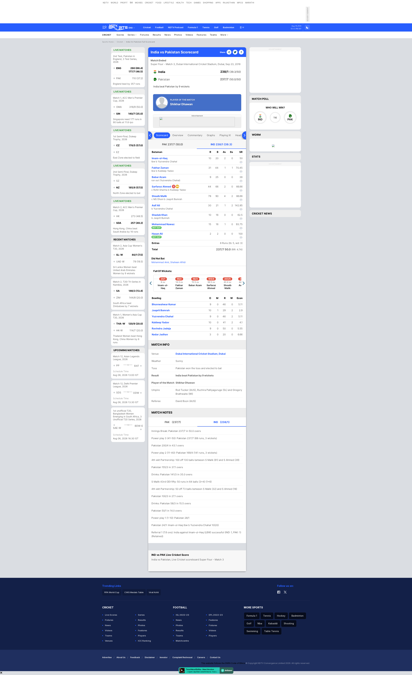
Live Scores (111, 615)
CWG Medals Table (134, 592)
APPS (218, 2)
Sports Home (108, 42)
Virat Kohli (154, 592)
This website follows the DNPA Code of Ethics (223, 663)
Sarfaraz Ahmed (165, 186)
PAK (172, 144)
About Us (121, 657)
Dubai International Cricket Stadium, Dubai (201, 353)
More (223, 34)
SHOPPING (208, 2)
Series (131, 34)
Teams (213, 34)
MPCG (240, 2)
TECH (189, 2)
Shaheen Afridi (178, 262)
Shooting (289, 623)
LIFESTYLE (169, 2)
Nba (260, 623)
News (167, 34)
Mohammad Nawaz (163, 224)
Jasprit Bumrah (161, 310)
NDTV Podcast (175, 27)
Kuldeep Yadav (160, 322)
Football (159, 27)
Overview (177, 135)
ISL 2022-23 (182, 615)
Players (142, 635)
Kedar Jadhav (160, 334)
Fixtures (144, 34)
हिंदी (131, 2)
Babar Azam (159, 177)
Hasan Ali (157, 233)
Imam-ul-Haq (159, 158)
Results (157, 34)
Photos (178, 34)
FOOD (158, 2)
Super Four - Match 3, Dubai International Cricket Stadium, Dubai (187, 64)
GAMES (197, 2)
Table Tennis (271, 631)
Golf (216, 27)
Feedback (135, 657)
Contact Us (215, 657)
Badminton (228, 27)
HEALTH (180, 2)
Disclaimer (150, 657)
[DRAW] (275, 117)
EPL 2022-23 (216, 615)
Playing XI (225, 135)
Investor (164, 657)
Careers (201, 657)
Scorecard (162, 135)
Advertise (107, 657)
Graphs (211, 135)
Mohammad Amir (160, 262)
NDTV (105, 2)
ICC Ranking (144, 640)
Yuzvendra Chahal (162, 316)
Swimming (252, 631)
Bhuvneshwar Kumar (164, 304)
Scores (120, 34)
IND (221, 144)
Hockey (281, 615)
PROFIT (124, 2)
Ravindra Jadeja (161, 328)
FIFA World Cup (111, 592)
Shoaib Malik (159, 196)
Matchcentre (182, 640)
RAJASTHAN (229, 2)
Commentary (195, 135)
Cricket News (262, 213)
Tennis (206, 27)
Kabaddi (273, 623)
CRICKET (149, 2)
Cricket (147, 27)
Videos (189, 34)
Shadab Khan (159, 214)
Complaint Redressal (182, 657)
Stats (256, 156)
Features (201, 34)
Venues (109, 640)
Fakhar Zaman (160, 167)
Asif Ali (156, 205)
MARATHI (249, 2)
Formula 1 (193, 27)
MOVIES (139, 2)
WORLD (114, 2)
